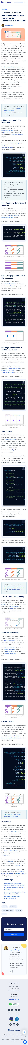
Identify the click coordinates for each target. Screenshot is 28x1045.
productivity (13, 906)
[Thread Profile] (17, 1024)
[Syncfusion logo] (6, 2)
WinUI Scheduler (16, 832)
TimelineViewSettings (10, 653)
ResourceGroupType (7, 130)
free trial (10, 861)
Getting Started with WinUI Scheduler (12, 110)
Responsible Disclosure (14, 1036)
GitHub (18, 865)
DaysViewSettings (9, 651)
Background (4, 145)
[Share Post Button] (24, 1032)
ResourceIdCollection (10, 286)
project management (8, 910)
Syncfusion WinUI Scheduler (12, 67)
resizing (11, 608)
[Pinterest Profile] (10, 1024)
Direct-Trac (9, 873)
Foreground (19, 143)
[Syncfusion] (14, 1030)
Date (10, 215)
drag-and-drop (14, 606)
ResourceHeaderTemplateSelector (11, 738)
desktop (5, 906)
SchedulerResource (7, 147)
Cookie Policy (11, 1034)
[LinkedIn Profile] (16, 1010)
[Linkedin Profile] (11, 971)
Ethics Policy (23, 1036)
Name (13, 143)
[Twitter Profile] (12, 1010)
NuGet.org (6, 855)
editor (3, 604)
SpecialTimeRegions (9, 649)
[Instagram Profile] (14, 1024)
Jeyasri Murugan (9, 25)
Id (10, 143)
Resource (5, 132)
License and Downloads (10, 851)
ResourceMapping (9, 450)
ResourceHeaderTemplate (13, 736)
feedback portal (19, 873)
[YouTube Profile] (19, 1010)
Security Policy (5, 1036)
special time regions (9, 640)
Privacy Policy (4, 1034)
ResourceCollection (17, 134)
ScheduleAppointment (10, 284)
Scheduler (18, 910)
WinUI (4, 914)
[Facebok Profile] (9, 1010)
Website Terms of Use (20, 1034)
